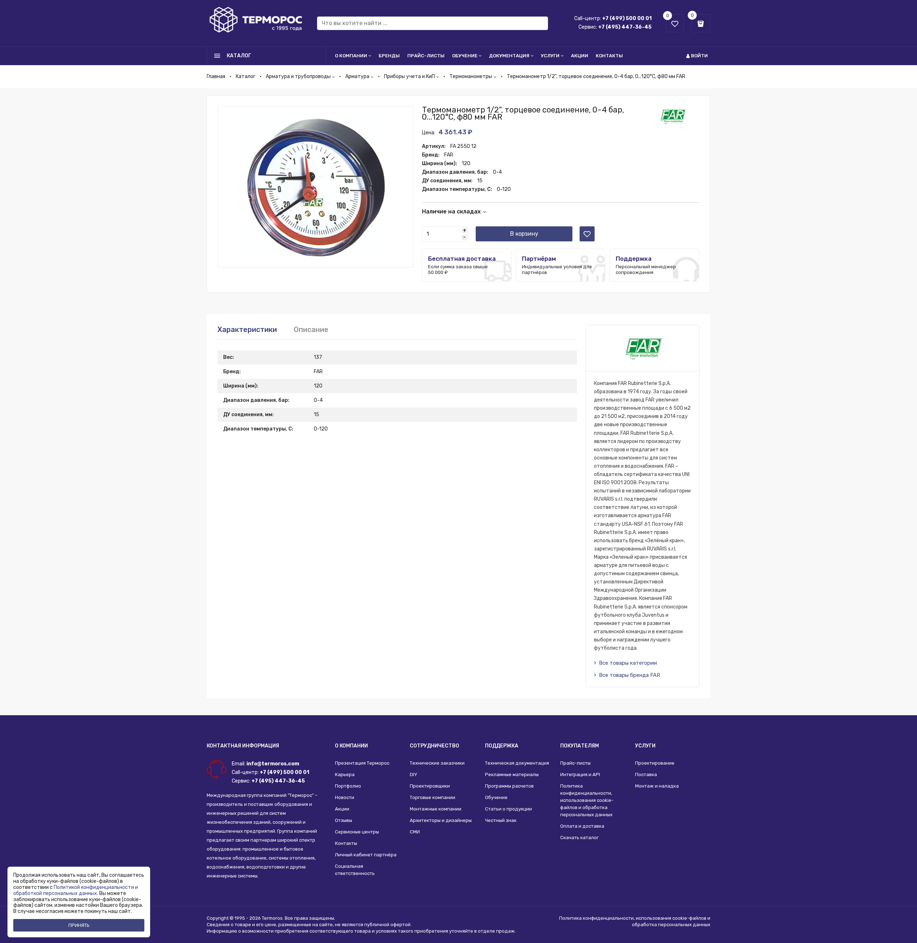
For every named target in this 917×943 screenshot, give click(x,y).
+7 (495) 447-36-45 (625, 27)
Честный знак (501, 820)
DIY (413, 774)
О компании (351, 55)
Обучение (464, 55)
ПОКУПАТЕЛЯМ (579, 746)
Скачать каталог (579, 837)
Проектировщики (430, 786)
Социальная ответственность (355, 869)
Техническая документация (517, 763)
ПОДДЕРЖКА (501, 746)
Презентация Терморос (362, 763)
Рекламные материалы (512, 774)
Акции (579, 55)
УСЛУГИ (645, 746)
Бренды (389, 55)
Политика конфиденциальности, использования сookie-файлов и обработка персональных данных (587, 800)
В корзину (524, 233)
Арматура (357, 76)
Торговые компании (432, 797)
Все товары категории (628, 663)
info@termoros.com (272, 764)
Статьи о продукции (508, 809)
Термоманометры (471, 76)
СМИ (415, 831)
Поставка (646, 774)
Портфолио (348, 786)
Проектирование (654, 763)
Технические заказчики (437, 763)
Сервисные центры (357, 831)
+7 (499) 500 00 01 (627, 18)
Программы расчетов (509, 786)
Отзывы (343, 820)
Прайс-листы (426, 55)
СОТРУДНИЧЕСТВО (434, 746)
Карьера (345, 774)
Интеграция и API (580, 774)
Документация (509, 55)
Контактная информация (243, 746)
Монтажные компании (435, 809)
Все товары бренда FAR (629, 675)
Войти (699, 55)
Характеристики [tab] (247, 329)
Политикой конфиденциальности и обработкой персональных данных (75, 890)
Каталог (245, 76)
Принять (79, 925)
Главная (216, 76)
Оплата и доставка (582, 826)
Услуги (550, 55)
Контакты (609, 55)
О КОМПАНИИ (351, 746)
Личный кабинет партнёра (366, 854)
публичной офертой (387, 924)
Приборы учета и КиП (409, 76)
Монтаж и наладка (657, 786)
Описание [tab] (311, 329)
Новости (344, 797)
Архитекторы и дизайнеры (441, 820)
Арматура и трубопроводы (298, 76)
